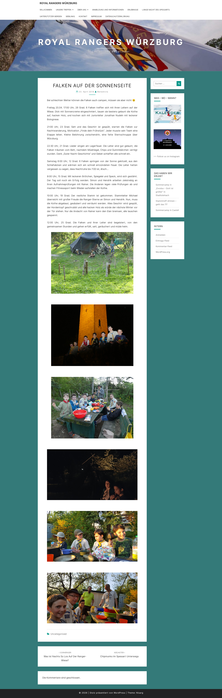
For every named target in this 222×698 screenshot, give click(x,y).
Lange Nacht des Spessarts (156, 10)
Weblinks (70, 16)
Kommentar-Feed (164, 246)
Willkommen (46, 10)
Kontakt (83, 16)
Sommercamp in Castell (167, 210)
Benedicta (102, 92)
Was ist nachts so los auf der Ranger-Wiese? (65, 656)
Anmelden (160, 235)
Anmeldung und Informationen (108, 10)
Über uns (81, 10)
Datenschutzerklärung (117, 16)
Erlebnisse (133, 10)
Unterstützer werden (51, 16)
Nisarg (139, 692)
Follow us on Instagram (168, 156)
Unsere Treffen (63, 10)
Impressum (96, 16)
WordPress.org (163, 252)
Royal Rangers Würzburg (58, 3)
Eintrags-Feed (162, 240)
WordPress (119, 692)
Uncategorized (58, 634)
